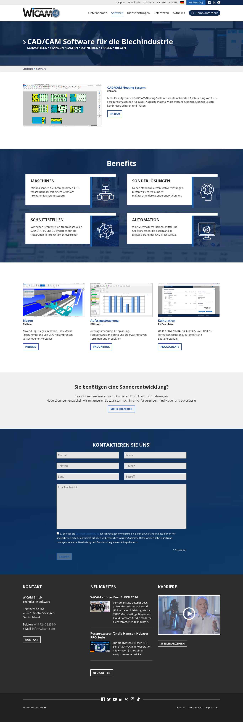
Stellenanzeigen (172, 643)
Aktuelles (179, 13)
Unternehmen (97, 13)
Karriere (161, 2)
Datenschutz (195, 707)
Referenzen (161, 13)
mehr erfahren (121, 409)
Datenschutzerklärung (87, 533)
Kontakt (173, 2)
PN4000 (115, 114)
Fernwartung (196, 2)
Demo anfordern (207, 13)
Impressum (211, 707)
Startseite (28, 68)
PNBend (30, 346)
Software (117, 13)
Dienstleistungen (138, 13)
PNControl (101, 346)
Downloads (134, 2)
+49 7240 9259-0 (45, 624)
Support (120, 2)
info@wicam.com (43, 629)
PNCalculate (169, 346)
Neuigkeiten (101, 673)
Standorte (148, 2)
